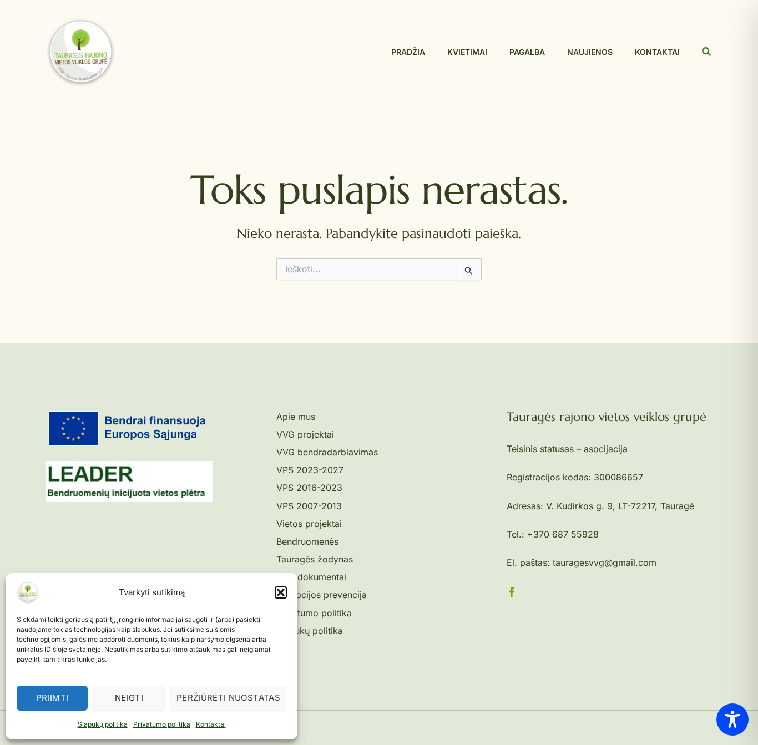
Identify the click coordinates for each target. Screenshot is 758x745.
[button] (280, 592)
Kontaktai (211, 724)
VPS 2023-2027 (309, 469)
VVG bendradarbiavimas (327, 452)
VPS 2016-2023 (309, 487)
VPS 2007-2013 (309, 505)
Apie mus (295, 416)
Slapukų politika (103, 724)
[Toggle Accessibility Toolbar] (732, 719)
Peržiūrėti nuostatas (228, 697)
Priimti (52, 697)
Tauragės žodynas (314, 559)
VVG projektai (305, 434)
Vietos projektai (309, 523)
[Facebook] (512, 592)
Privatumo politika (161, 724)
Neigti (129, 697)
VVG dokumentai (311, 576)
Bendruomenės (307, 541)
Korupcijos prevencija (321, 594)
